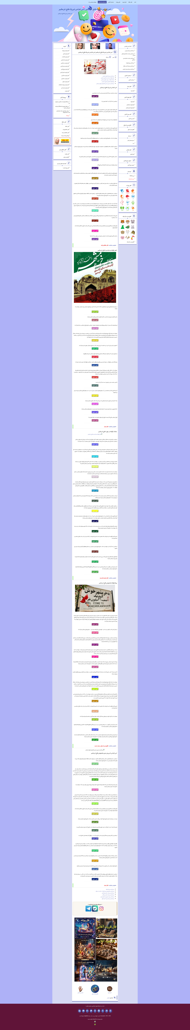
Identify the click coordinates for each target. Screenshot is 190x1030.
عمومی (108, 998)
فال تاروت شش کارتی (64, 72)
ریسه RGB (132, 176)
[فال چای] (106, 971)
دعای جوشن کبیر (130, 140)
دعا (133, 143)
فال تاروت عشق (66, 82)
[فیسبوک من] (102, 1011)
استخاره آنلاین (111, 2)
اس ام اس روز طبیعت (130, 63)
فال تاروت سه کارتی (65, 63)
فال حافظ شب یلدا (65, 132)
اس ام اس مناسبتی (102, 2)
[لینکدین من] (79, 1011)
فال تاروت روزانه (65, 51)
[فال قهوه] (106, 950)
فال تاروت (124, 2)
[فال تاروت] (106, 929)
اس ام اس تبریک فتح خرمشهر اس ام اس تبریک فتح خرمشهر (95, 52)
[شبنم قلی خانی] (80, 46)
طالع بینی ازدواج (131, 129)
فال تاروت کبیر (66, 54)
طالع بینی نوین (66, 157)
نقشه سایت (90, 1019)
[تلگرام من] (106, 1011)
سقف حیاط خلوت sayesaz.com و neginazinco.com (63, 111)
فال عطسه (67, 154)
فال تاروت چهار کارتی (65, 66)
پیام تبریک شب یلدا (65, 136)
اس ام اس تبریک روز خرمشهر (128, 69)
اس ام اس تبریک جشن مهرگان (108, 895)
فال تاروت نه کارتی (65, 75)
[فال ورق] (85, 971)
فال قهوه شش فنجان (130, 108)
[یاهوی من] (110, 1011)
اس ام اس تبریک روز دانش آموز (108, 899)
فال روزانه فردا (66, 168)
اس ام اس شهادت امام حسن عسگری (129, 59)
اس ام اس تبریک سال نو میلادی (108, 893)
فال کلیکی (132, 154)
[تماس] (95, 1011)
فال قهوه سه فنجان (130, 105)
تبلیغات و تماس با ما (92, 2)
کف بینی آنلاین (131, 119)
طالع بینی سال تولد (130, 242)
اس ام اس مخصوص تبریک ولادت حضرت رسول (105, 891)
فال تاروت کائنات (65, 57)
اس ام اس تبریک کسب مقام (128, 66)
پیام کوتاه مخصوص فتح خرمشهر (108, 82)
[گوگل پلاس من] (87, 1011)
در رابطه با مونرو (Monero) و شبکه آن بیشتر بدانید (62, 107)
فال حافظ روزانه (66, 129)
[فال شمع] (85, 950)
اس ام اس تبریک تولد (110, 889)
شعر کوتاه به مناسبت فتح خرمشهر (107, 78)
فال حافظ (130, 2)
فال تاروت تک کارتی (65, 60)
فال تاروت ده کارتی (65, 78)
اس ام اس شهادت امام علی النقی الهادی (128, 54)
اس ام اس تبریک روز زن (129, 51)
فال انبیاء (132, 91)
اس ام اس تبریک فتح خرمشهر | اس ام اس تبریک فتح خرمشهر (85, 9)
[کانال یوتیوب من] (83, 1011)
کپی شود (95, 96)
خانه (135, 2)
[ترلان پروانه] (95, 46)
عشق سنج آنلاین (131, 165)
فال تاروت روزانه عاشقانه (64, 85)
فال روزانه (118, 2)
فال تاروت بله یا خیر (65, 88)
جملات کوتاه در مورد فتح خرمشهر (107, 80)
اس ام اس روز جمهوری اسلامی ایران (107, 897)
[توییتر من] (91, 1011)
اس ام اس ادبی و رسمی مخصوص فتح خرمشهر (105, 83)
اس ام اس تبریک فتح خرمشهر (108, 76)
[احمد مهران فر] (110, 46)
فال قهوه (132, 102)
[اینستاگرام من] (98, 1011)
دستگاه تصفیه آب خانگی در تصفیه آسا (62, 102)
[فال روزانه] (85, 929)
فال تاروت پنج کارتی (65, 69)
